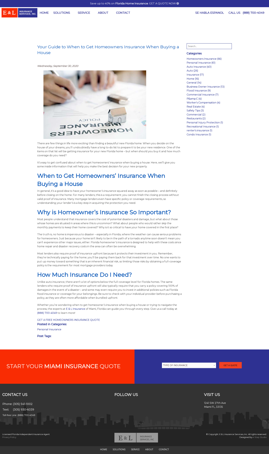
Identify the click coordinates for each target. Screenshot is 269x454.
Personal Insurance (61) (201, 62)
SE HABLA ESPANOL (209, 12)
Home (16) (193, 78)
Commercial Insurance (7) (203, 94)
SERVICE (84, 12)
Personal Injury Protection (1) (205, 122)
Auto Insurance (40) (199, 66)
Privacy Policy (9, 437)
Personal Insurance (49, 329)
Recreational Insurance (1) (203, 126)
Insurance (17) (195, 74)
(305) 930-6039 (23, 409)
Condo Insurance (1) (199, 134)
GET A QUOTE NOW (163, 3)
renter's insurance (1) (199, 130)
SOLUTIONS (61, 12)
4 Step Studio (260, 437)
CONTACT (123, 12)
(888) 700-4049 (253, 12)
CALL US (246, 12)
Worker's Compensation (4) (203, 102)
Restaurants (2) (196, 118)
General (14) (194, 82)
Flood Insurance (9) (199, 90)
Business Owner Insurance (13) (206, 86)
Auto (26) (192, 70)
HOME (44, 12)
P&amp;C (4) (194, 98)
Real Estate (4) (196, 106)
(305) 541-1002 (23, 404)
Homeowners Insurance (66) (204, 58)
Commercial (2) (196, 114)
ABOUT (103, 12)
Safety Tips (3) (195, 110)
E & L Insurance (75, 308)
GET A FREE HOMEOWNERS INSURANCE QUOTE (68, 319)
